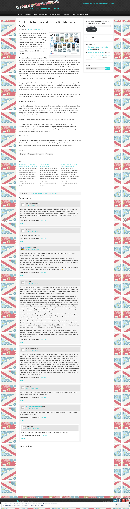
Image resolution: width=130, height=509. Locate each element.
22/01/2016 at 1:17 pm (33, 428)
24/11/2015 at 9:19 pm (31, 388)
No (45, 220)
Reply (21, 223)
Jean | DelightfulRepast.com (33, 406)
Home (20, 14)
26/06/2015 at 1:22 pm (31, 231)
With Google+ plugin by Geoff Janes (65, 507)
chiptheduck (29, 247)
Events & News (54, 14)
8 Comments (39, 29)
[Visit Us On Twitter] (115, 502)
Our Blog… (27, 14)
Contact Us (65, 14)
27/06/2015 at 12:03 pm (32, 249)
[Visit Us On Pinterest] (123, 502)
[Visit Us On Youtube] (128, 502)
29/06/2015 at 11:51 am (31, 283)
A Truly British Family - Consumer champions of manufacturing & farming (41, 6)
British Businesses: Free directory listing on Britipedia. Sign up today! (96, 3)
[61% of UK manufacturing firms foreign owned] (71, 176)
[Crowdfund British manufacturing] (50, 176)
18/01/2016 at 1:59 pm (31, 408)
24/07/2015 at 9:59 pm (31, 350)
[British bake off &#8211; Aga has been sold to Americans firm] (29, 176)
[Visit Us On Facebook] (119, 502)
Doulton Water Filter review (95, 52)
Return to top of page (27, 501)
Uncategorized (53, 193)
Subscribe (91, 29)
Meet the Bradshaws (40, 14)
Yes (42, 220)
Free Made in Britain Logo (79, 14)
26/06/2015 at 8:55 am (31, 205)
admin (30, 29)
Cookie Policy (40, 505)
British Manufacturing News (39, 193)
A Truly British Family (107, 501)
